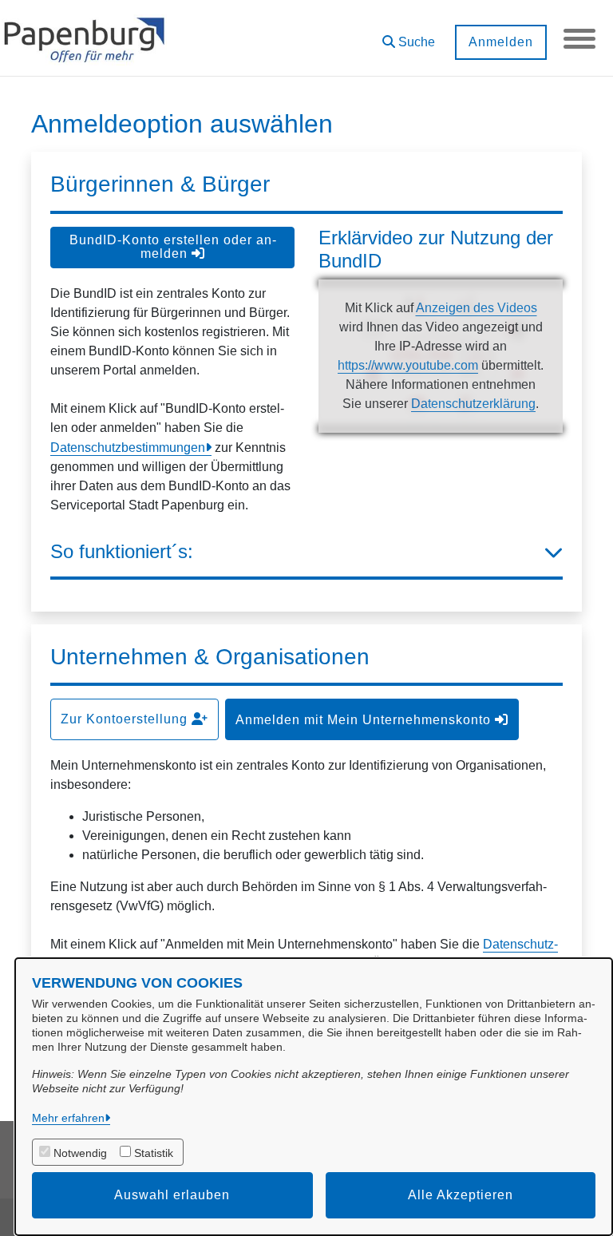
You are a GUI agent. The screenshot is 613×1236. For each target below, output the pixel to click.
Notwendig (80, 1153)
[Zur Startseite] (84, 38)
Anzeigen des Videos (476, 308)
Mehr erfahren (68, 1117)
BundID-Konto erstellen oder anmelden (172, 246)
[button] (408, 36)
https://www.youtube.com (408, 365)
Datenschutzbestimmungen (127, 447)
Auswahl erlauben (172, 1195)
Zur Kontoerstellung (126, 719)
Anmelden (501, 42)
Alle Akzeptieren (460, 1195)
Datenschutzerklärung (473, 403)
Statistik (153, 1153)
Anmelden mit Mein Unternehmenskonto (365, 720)
